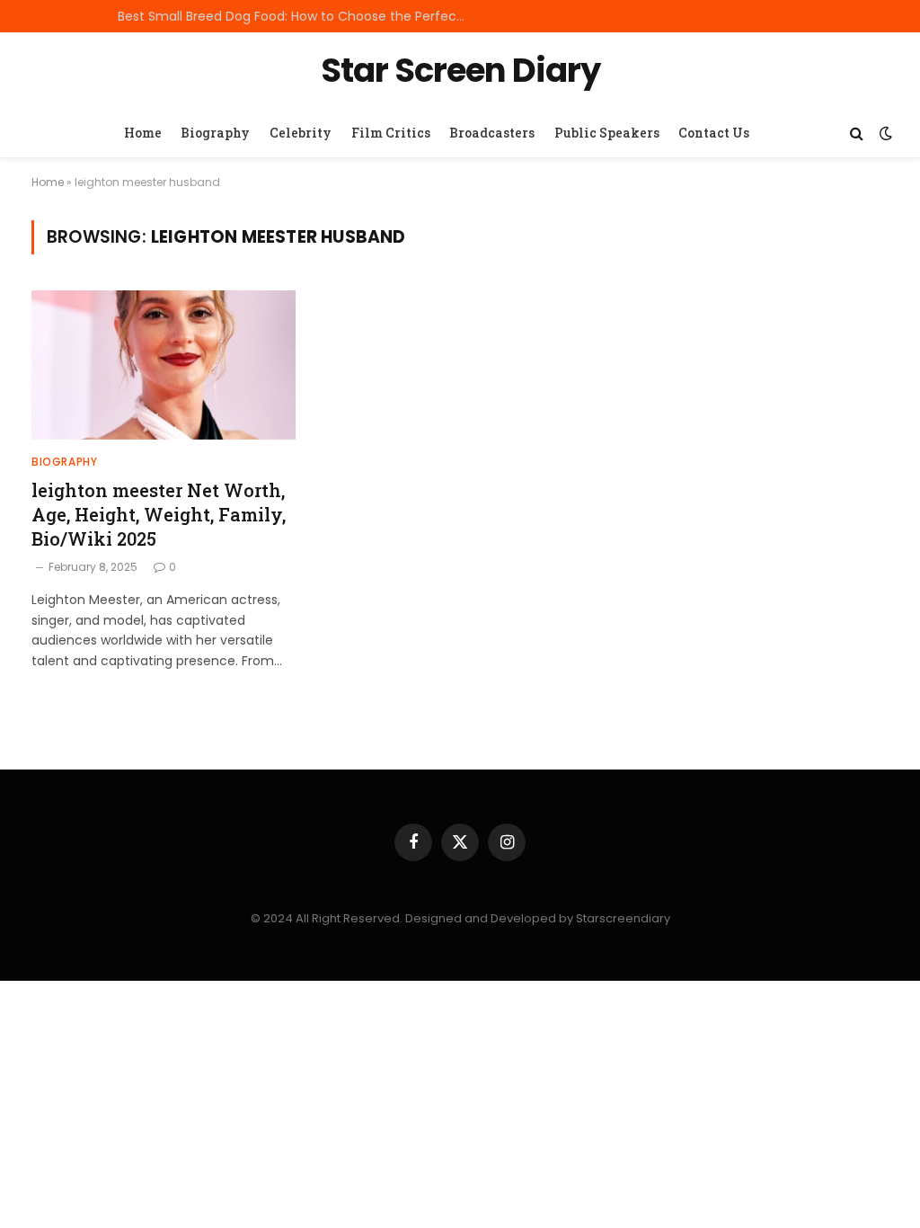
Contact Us (713, 132)
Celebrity (301, 132)
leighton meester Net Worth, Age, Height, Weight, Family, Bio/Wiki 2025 (158, 514)
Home (143, 132)
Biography (215, 132)
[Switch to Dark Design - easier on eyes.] (884, 133)
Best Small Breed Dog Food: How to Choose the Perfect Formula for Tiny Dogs (297, 16)
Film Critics (390, 132)
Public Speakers (606, 132)
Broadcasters (492, 132)
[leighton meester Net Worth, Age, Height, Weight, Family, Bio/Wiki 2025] (163, 364)
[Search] (856, 133)
